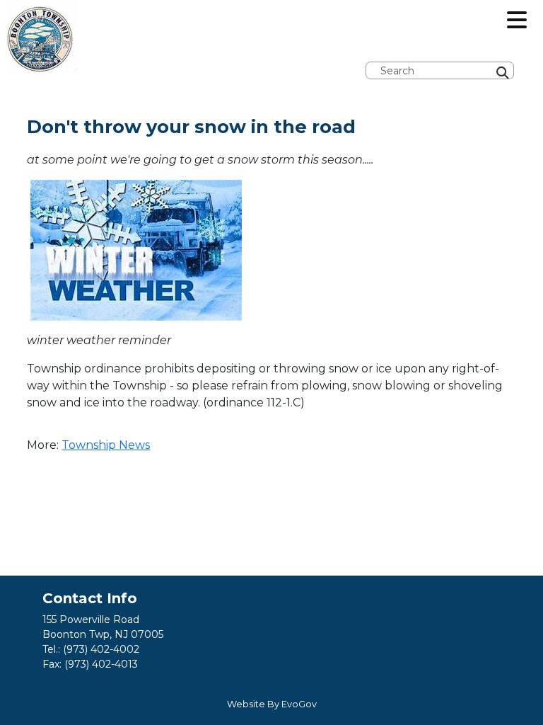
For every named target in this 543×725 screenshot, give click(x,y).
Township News (106, 445)
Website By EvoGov (272, 704)
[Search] (539, 29)
